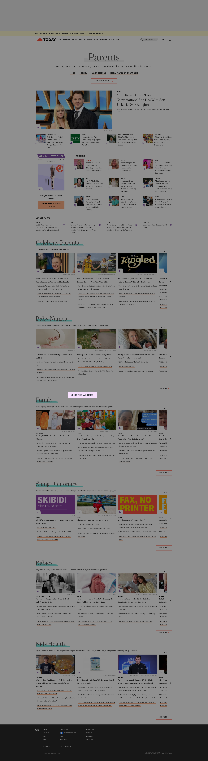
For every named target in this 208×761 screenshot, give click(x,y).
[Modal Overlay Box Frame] (104, 380)
